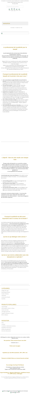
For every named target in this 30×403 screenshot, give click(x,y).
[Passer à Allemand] (9, 10)
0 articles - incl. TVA (16, 27)
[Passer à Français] (19, 10)
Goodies (3, 298)
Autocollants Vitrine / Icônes (8, 308)
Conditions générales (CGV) (10, 378)
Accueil (2, 377)
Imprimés (4, 295)
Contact (3, 324)
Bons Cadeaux (5, 315)
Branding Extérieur (6, 292)
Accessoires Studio (6, 297)
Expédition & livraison (6, 327)
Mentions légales (12, 377)
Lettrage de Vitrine (6, 311)
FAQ (2, 322)
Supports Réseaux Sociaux (8, 313)
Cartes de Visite (5, 310)
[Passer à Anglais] (17, 10)
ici (18, 342)
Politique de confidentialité (22, 377)
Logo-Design (4, 306)
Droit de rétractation (6, 331)
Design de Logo (5, 290)
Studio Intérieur (5, 294)
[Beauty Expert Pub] (12, 15)
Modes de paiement (6, 329)
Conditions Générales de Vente (9, 326)
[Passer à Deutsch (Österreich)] (12, 9)
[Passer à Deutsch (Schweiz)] (14, 9)
